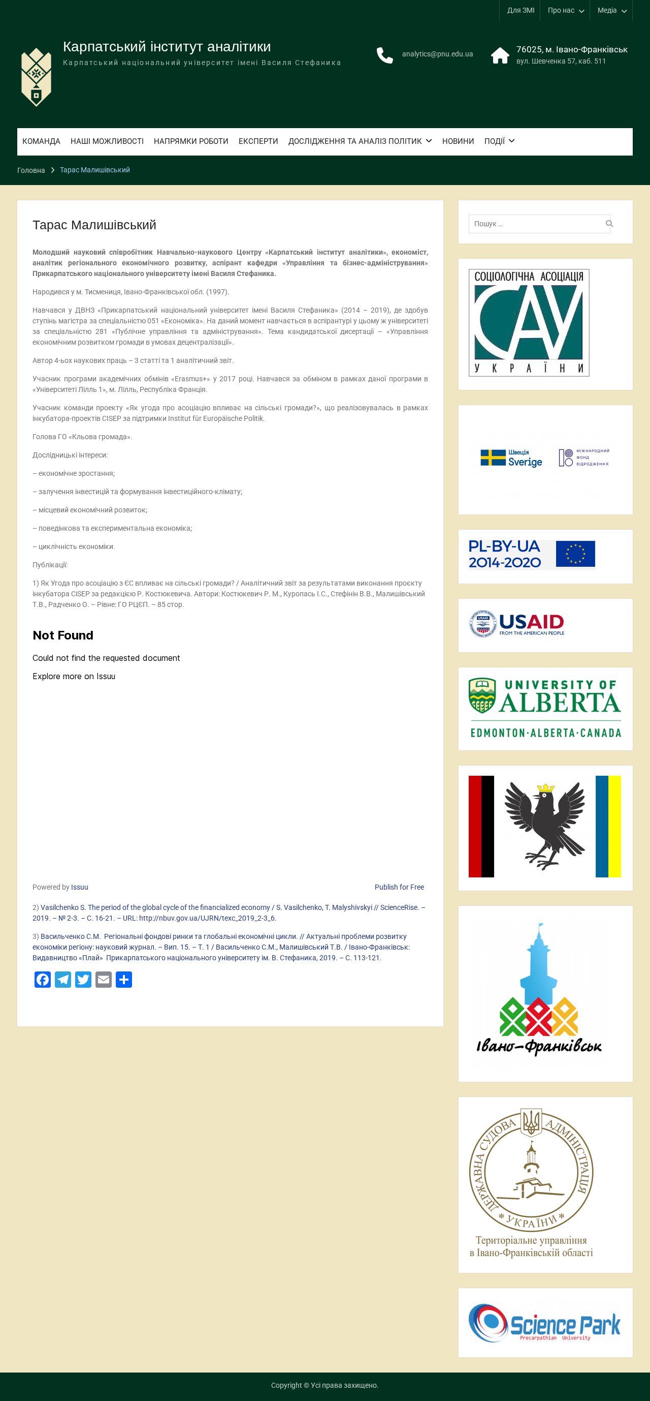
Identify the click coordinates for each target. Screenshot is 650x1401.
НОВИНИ (458, 141)
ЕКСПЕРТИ (258, 141)
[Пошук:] (542, 224)
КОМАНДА (41, 141)
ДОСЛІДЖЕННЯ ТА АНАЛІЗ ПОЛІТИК (355, 141)
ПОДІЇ (494, 141)
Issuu (79, 887)
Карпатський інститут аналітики (167, 46)
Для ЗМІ (521, 10)
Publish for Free (399, 887)
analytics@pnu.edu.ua (437, 54)
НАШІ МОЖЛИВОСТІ (107, 141)
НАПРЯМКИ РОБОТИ (191, 141)
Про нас (561, 10)
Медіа (607, 10)
